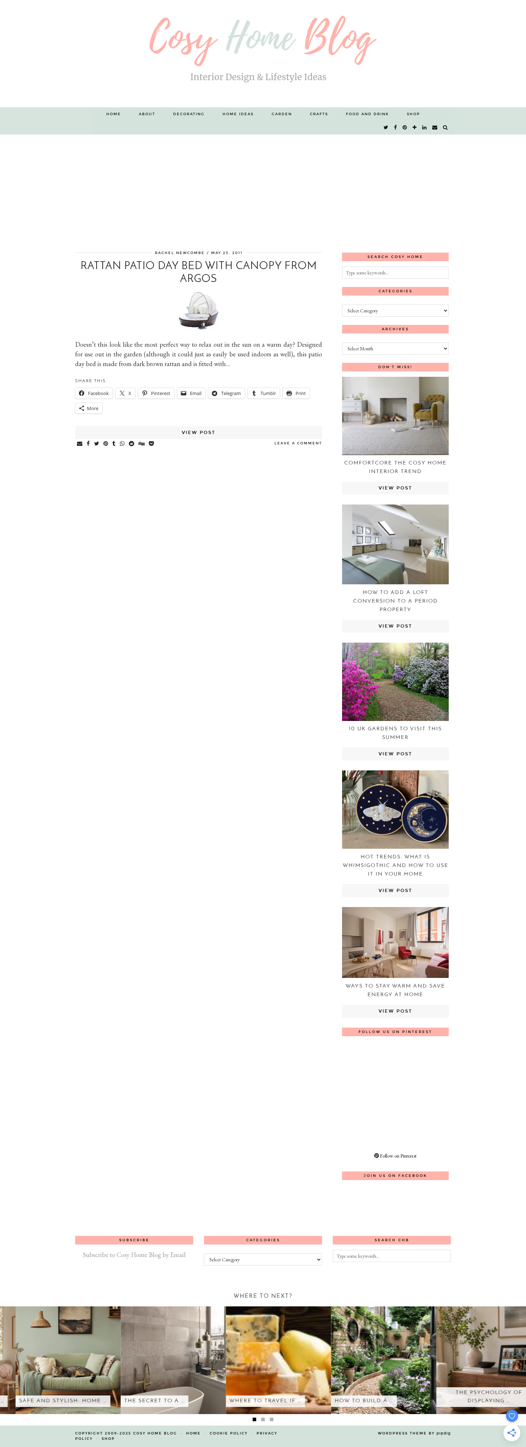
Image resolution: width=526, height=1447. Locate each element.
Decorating (189, 114)
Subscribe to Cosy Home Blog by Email (134, 1255)
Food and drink (367, 114)
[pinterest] (405, 128)
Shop (413, 114)
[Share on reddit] (132, 444)
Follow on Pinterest (398, 1156)
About (147, 114)
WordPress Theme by (414, 1433)
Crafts (319, 114)
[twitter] (386, 128)
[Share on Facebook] (88, 444)
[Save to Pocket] (151, 444)
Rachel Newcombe (180, 253)
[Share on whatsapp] (122, 444)
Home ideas (238, 114)
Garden (282, 114)
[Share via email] (80, 444)
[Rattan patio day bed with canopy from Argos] (198, 328)
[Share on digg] (142, 444)
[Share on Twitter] (97, 444)
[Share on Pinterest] (106, 444)
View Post (198, 432)
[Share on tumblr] (114, 444)
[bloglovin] (415, 128)
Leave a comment (298, 443)
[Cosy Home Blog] (263, 53)
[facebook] (396, 128)
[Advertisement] (263, 188)
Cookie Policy (229, 1433)
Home (113, 114)
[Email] (435, 128)
